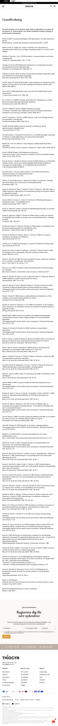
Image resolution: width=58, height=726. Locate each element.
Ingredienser (24, 680)
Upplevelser (24, 682)
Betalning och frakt (44, 674)
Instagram (7, 703)
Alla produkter (6, 672)
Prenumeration (6, 685)
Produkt (5, 668)
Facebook (16, 703)
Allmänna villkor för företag (27, 699)
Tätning (4, 680)
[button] (51, 6)
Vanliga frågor (43, 672)
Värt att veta (25, 668)
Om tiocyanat (24, 672)
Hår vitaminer (5, 677)
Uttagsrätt (42, 680)
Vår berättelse (25, 674)
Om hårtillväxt (24, 677)
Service (41, 668)
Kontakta (42, 682)
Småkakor (37, 699)
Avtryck (17, 699)
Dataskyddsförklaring (7, 699)
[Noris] (12, 1)
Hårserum (5, 674)
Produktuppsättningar (8, 682)
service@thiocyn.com (8, 664)
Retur (40, 677)
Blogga (23, 685)
